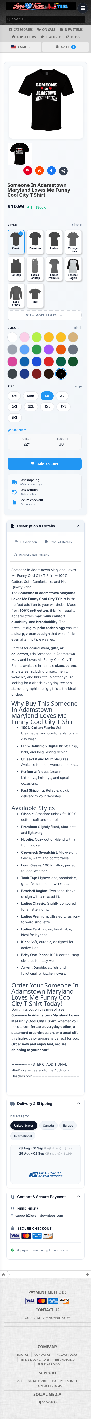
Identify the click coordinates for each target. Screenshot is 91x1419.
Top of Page (87, 1274)
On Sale (48, 30)
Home (3, 1274)
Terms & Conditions (35, 1359)
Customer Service (65, 1381)
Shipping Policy (49, 1364)
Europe (68, 1125)
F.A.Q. (19, 1381)
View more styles (42, 315)
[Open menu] (82, 8)
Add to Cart (47, 463)
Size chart (19, 430)
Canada (48, 1125)
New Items (74, 30)
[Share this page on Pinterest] (27, 170)
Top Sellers (26, 37)
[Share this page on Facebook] (51, 170)
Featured (54, 37)
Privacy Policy (66, 1354)
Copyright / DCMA (49, 1386)
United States (24, 1125)
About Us (22, 1354)
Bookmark (49, 1402)
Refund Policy (65, 1359)
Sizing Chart (37, 1381)
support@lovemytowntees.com (39, 1215)
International (23, 1136)
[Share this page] (63, 171)
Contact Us (42, 1354)
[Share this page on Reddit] (39, 170)
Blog (75, 37)
